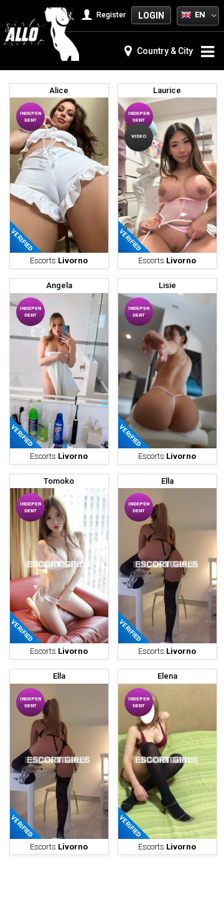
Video (138, 136)
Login (151, 15)
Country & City (164, 51)
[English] (186, 14)
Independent (30, 117)
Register (110, 15)
